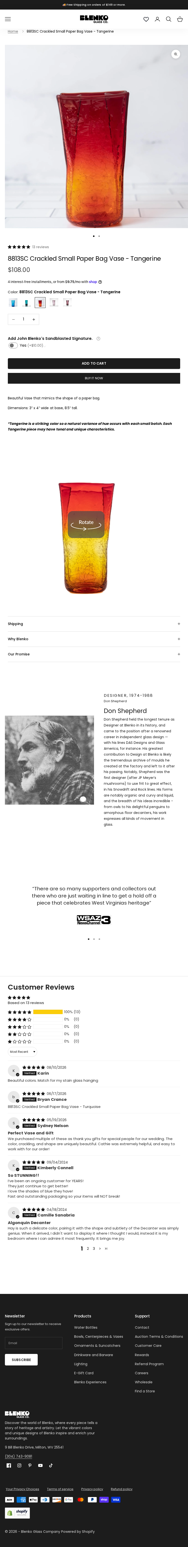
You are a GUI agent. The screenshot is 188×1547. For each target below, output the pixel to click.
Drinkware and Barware (93, 1354)
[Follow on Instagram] (19, 1465)
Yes (31, 345)
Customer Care (148, 1345)
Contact (142, 1327)
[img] (34, 1067)
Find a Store (145, 1391)
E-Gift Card (84, 1373)
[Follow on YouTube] (40, 1465)
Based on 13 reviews (26, 1002)
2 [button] (88, 1248)
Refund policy (121, 1489)
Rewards (142, 1354)
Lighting (80, 1364)
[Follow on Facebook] (8, 1465)
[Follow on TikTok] (50, 1465)
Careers (141, 1373)
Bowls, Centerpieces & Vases (98, 1336)
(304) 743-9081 (18, 1456)
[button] (19, 246)
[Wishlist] (146, 19)
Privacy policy (92, 1489)
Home (13, 31)
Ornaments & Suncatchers (97, 1345)
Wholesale (144, 1382)
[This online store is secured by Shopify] (17, 1513)
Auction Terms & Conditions (159, 1336)
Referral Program (149, 1364)
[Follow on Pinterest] (29, 1465)
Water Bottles (85, 1327)
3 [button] (94, 1248)
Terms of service (60, 1489)
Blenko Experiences (90, 1382)
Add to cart (94, 363)
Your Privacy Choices (22, 1489)
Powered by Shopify (78, 1531)
